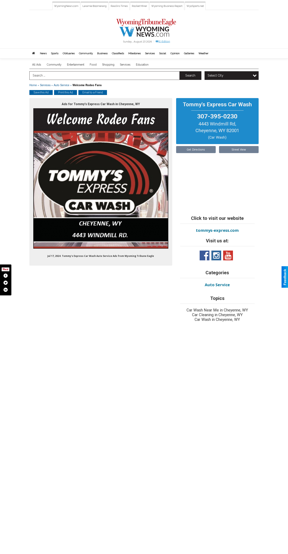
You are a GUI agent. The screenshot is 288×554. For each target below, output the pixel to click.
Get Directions (196, 149)
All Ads (36, 64)
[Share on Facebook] (5, 275)
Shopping (108, 64)
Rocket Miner (139, 6)
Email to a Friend (92, 92)
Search (190, 75)
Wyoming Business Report (166, 6)
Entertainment (75, 64)
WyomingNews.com (66, 6)
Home (33, 85)
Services (125, 64)
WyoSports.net (195, 6)
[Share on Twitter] (5, 282)
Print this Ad (65, 92)
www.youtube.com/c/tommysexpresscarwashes (228, 255)
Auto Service (61, 85)
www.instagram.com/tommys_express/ (216, 255)
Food (93, 64)
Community (54, 64)
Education (142, 64)
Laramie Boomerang (94, 6)
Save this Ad (41, 92)
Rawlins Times (119, 6)
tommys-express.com (217, 230)
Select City (215, 75)
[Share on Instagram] (5, 289)
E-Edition (164, 41)
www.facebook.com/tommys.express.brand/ (204, 255)
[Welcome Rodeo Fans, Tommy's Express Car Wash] (100, 178)
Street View (239, 149)
